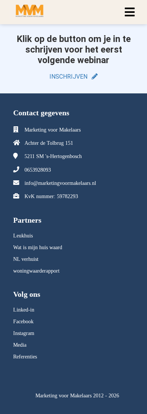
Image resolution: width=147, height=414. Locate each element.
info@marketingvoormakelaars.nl (60, 183)
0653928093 (37, 170)
